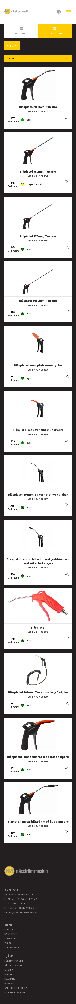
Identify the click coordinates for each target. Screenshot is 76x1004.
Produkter (10, 929)
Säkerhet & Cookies (16, 987)
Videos (8, 942)
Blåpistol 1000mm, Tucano (38, 301)
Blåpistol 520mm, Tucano (38, 236)
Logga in (12, 45)
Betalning (10, 983)
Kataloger (10, 933)
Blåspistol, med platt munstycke (38, 365)
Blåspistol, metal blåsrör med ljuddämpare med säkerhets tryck (38, 561)
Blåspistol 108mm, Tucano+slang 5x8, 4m (38, 692)
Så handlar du (13, 965)
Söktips (9, 969)
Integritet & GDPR (14, 992)
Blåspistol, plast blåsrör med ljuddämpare (38, 757)
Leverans (9, 978)
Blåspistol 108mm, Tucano (38, 107)
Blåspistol (38, 628)
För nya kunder (13, 960)
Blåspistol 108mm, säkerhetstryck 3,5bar (38, 494)
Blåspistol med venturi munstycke (38, 430)
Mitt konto (11, 974)
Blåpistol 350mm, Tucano (38, 171)
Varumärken (11, 947)
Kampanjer (10, 938)
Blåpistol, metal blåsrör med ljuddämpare (38, 821)
